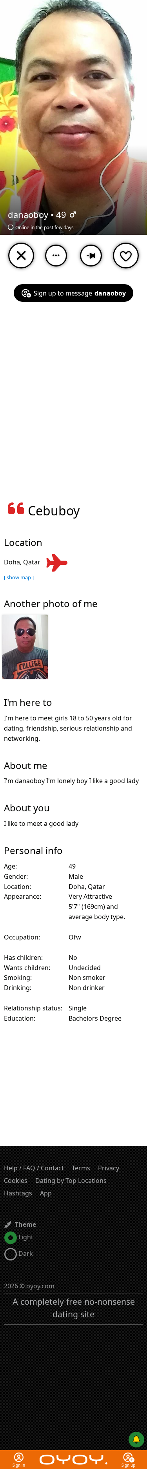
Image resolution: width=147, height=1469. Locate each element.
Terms (81, 1168)
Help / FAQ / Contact (34, 1168)
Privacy (108, 1168)
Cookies (15, 1180)
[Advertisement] (73, 406)
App (46, 1193)
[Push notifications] (136, 1439)
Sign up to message (80, 293)
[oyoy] (73, 1455)
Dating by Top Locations (71, 1180)
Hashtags (18, 1193)
